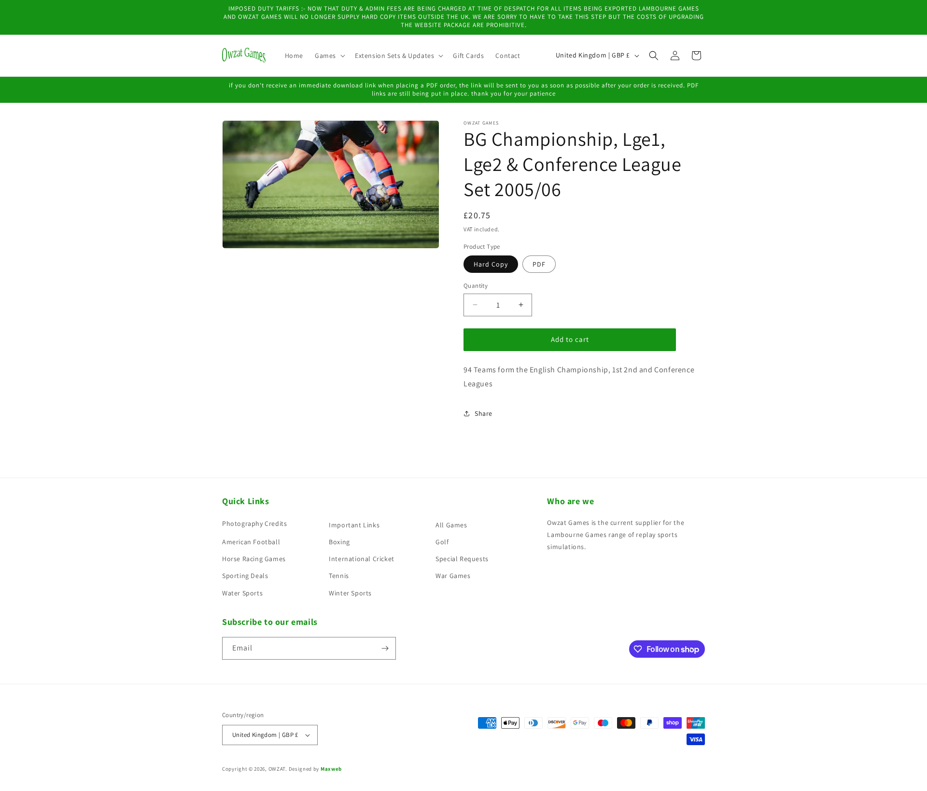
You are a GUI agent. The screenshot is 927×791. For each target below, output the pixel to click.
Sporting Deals (245, 575)
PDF (539, 264)
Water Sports (242, 593)
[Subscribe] (384, 648)
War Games (452, 575)
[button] (329, 55)
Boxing (339, 541)
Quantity (476, 286)
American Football (251, 541)
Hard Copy (491, 264)
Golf (442, 541)
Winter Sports (350, 593)
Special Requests (462, 558)
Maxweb (331, 768)
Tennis (339, 575)
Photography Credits (254, 523)
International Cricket (361, 558)
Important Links (354, 525)
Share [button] (483, 413)
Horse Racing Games (254, 558)
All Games (451, 525)
